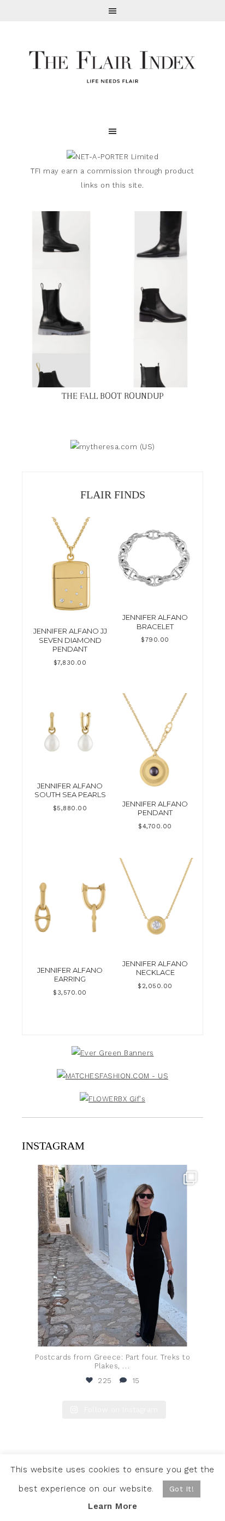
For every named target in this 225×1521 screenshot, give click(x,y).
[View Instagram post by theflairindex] (192, 1333)
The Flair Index (112, 65)
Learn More (112, 1506)
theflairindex (111, 1175)
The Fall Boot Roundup (113, 396)
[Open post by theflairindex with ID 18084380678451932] (112, 1255)
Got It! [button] (181, 1489)
